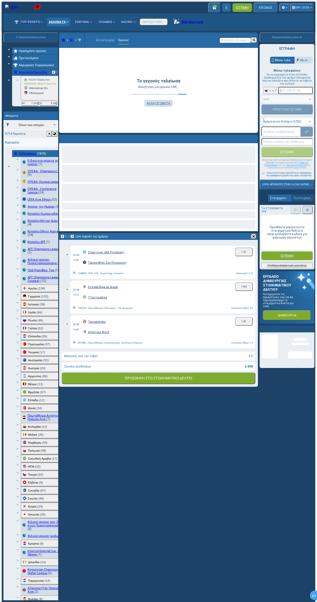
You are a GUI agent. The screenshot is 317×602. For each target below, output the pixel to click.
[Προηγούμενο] (53, 72)
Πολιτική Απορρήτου (296, 165)
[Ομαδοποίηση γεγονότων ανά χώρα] (54, 134)
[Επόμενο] (73, 138)
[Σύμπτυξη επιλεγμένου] (49, 134)
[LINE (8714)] (63, 40)
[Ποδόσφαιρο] (71, 40)
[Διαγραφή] (253, 138)
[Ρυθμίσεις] (284, 7)
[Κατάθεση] (226, 7)
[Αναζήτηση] (254, 40)
